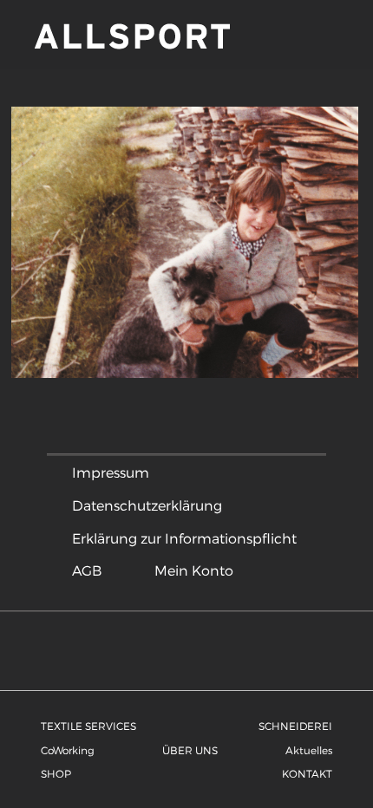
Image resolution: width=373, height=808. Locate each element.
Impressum (110, 472)
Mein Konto (193, 570)
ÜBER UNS (190, 750)
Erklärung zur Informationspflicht (184, 538)
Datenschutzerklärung (147, 505)
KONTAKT (307, 773)
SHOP (56, 773)
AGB (86, 570)
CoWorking (68, 750)
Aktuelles (308, 750)
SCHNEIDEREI (295, 726)
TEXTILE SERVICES (88, 726)
